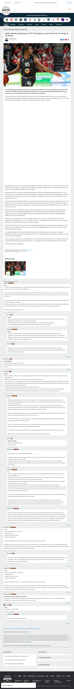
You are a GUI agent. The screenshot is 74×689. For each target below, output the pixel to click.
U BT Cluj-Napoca (23, 251)
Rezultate (12, 24)
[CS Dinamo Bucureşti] (11, 19)
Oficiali (51, 24)
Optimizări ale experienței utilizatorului (14, 663)
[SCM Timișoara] (67, 19)
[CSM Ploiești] (39, 19)
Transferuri (59, 24)
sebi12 (6, 604)
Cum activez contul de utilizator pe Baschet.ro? (16, 656)
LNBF (24, 676)
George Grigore (13, 38)
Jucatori (43, 24)
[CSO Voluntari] (48, 19)
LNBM (19, 676)
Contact (68, 680)
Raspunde (68, 356)
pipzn (6, 283)
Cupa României (31, 676)
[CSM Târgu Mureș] (44, 19)
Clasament (21, 24)
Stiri (6, 24)
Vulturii (52, 676)
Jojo (10, 314)
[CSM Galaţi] (34, 19)
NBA (47, 676)
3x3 (63, 676)
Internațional (40, 676)
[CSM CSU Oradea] (30, 19)
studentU (7, 527)
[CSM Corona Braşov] (25, 19)
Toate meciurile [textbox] (8, 2)
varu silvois (8, 594)
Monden (68, 676)
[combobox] (7, 3)
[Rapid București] (58, 19)
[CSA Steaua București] (20, 19)
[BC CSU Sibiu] (6, 19)
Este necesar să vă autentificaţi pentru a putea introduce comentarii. (21, 628)
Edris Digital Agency (40, 686)
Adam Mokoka (29, 250)
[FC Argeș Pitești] (53, 19)
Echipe (37, 24)
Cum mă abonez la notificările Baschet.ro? (15, 660)
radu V (6, 371)
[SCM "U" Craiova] (62, 19)
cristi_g (7, 358)
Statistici (29, 24)
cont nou (28, 632)
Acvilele (58, 676)
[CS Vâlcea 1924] (16, 19)
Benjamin (11, 449)
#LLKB (10, 343)
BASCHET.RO (26, 640)
